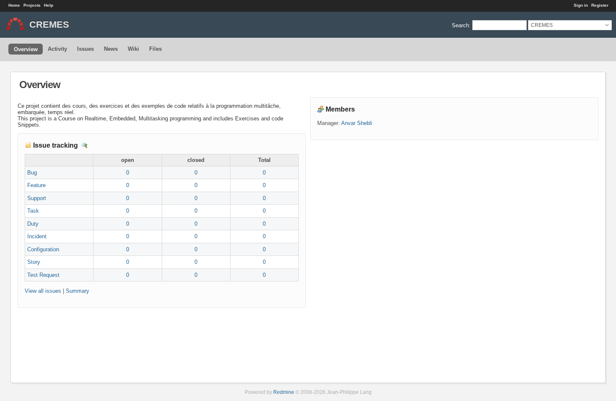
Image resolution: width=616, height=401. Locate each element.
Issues (85, 49)
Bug (32, 172)
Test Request (43, 275)
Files (155, 49)
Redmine (283, 392)
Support (36, 198)
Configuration (43, 249)
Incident (37, 236)
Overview (26, 49)
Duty (33, 224)
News (111, 49)
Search (460, 25)
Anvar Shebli (356, 123)
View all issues (43, 291)
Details (84, 145)
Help (48, 5)
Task (33, 211)
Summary (77, 291)
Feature (36, 185)
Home (14, 5)
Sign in (581, 5)
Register (599, 5)
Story (33, 262)
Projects (32, 5)
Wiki (133, 49)
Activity (57, 49)
